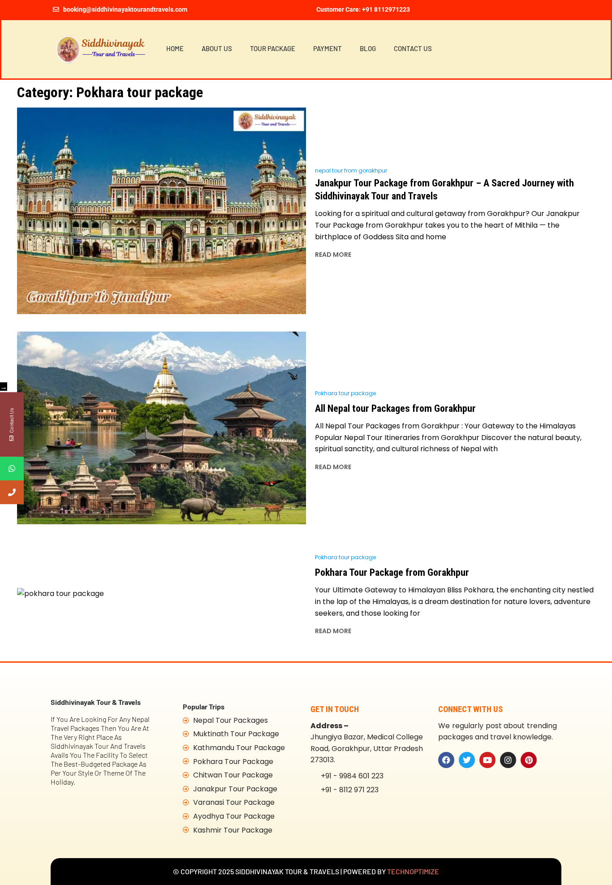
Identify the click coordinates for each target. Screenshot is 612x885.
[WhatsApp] (12, 468)
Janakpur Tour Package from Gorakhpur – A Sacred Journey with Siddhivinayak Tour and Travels (444, 189)
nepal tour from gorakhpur (351, 170)
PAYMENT (327, 48)
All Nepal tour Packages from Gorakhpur (395, 408)
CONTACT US (413, 48)
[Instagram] (508, 760)
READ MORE (333, 254)
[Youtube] (487, 760)
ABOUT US (217, 48)
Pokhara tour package (345, 393)
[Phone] (12, 492)
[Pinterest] (529, 760)
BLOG (368, 48)
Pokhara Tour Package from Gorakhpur (392, 572)
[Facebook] (446, 760)
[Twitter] (467, 760)
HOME (175, 48)
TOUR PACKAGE (272, 48)
